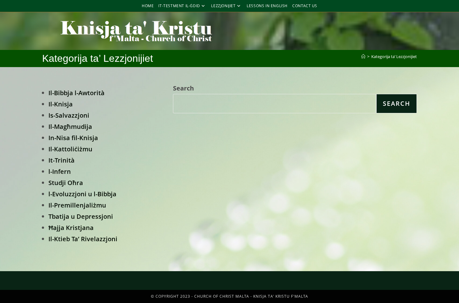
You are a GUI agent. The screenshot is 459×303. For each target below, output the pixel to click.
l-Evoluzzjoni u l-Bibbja (82, 194)
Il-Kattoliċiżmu (70, 149)
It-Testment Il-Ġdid (179, 5)
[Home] (363, 56)
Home (148, 5)
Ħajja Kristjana (71, 227)
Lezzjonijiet (223, 5)
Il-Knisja (60, 104)
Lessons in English (267, 5)
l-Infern (59, 171)
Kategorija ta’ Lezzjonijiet (394, 56)
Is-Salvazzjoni (68, 115)
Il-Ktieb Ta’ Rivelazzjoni (82, 239)
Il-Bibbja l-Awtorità (76, 93)
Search (183, 88)
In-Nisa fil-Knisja (73, 138)
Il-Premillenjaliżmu (77, 205)
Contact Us (304, 5)
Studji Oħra (65, 182)
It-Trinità (61, 160)
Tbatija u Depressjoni (80, 216)
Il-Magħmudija (70, 126)
